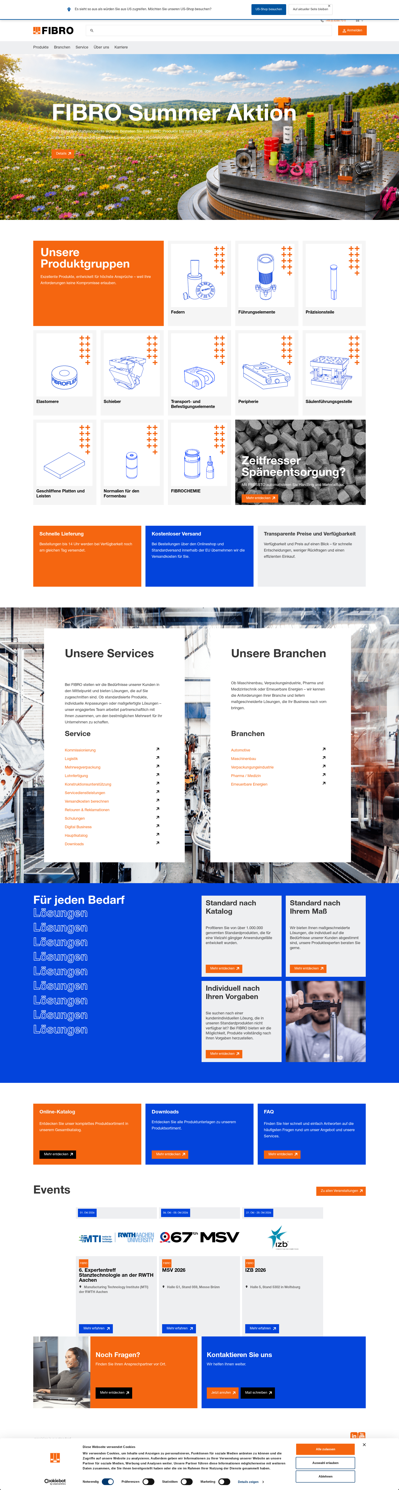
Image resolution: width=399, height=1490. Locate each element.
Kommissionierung (80, 750)
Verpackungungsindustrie (252, 768)
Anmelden (354, 30)
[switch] (148, 1481)
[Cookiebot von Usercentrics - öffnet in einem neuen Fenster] (55, 1482)
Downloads (74, 844)
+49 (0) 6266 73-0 (336, 21)
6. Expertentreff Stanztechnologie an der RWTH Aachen (116, 1275)
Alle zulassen (325, 1449)
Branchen (62, 48)
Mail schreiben (256, 1393)
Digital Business (78, 827)
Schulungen (75, 819)
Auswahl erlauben (325, 1463)
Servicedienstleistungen (85, 793)
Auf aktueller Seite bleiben (310, 9)
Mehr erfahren (94, 1328)
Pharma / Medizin (246, 776)
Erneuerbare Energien (249, 785)
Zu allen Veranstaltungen (339, 1191)
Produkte (41, 48)
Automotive (240, 750)
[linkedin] (354, 1437)
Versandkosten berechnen (87, 802)
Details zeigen (248, 1482)
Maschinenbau (243, 759)
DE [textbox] (357, 21)
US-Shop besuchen (269, 9)
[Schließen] (329, 5)
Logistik (71, 759)
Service (82, 48)
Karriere (121, 48)
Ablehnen (325, 1476)
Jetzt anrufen (221, 1393)
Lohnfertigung (76, 776)
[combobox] (359, 21)
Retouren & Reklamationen (87, 810)
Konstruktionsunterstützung (88, 785)
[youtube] (361, 1437)
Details (61, 154)
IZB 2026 (255, 1270)
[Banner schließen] (364, 1444)
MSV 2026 (173, 1270)
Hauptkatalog (76, 836)
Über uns (101, 48)
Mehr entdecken (258, 498)
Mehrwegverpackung (82, 768)
